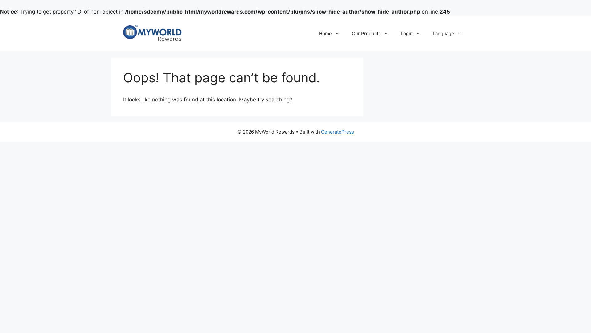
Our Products (366, 33)
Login (407, 33)
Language (443, 33)
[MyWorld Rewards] (152, 33)
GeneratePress (337, 132)
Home (325, 33)
